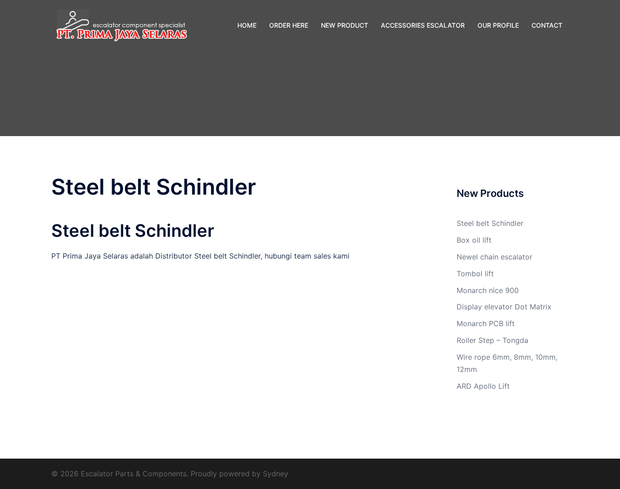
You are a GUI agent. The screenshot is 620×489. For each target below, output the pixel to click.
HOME (246, 25)
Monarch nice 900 (488, 290)
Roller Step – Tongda (492, 340)
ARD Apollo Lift (483, 386)
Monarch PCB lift (486, 323)
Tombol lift (475, 273)
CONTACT (546, 25)
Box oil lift (474, 239)
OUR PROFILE (498, 25)
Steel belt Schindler (490, 223)
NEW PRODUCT (344, 25)
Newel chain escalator (494, 256)
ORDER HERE (288, 25)
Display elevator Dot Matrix (504, 306)
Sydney (275, 473)
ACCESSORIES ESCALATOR (423, 25)
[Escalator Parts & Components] (119, 24)
